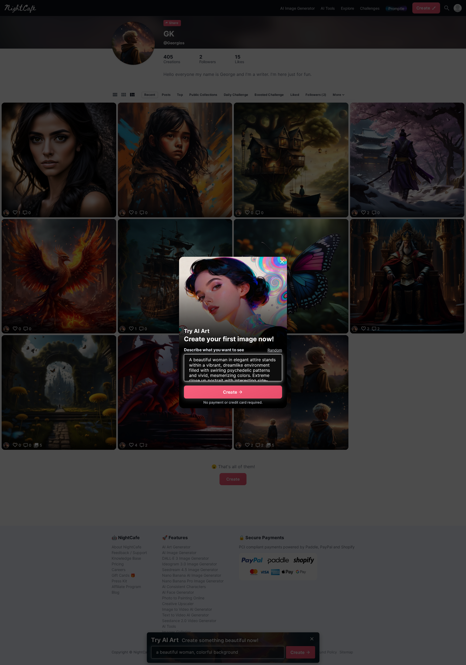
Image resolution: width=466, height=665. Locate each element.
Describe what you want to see (214, 349)
